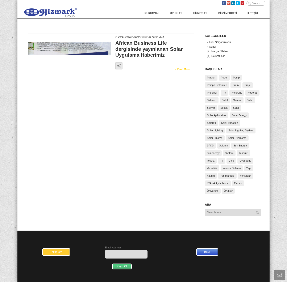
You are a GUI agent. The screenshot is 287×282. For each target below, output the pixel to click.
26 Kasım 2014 (156, 36)
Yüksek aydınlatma (218, 183)
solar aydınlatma (216, 115)
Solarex (211, 122)
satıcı (250, 100)
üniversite (213, 190)
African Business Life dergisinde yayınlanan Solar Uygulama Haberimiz (149, 49)
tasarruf (243, 153)
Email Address (113, 247)
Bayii (207, 252)
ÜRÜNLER (176, 13)
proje (248, 85)
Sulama (223, 145)
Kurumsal (152, 13)
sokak (224, 107)
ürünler (228, 190)
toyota (211, 160)
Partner (211, 77)
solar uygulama (237, 138)
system (229, 153)
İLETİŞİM (253, 13)
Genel (212, 46)
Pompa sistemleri (217, 85)
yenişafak (245, 175)
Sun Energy (240, 145)
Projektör (212, 92)
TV (221, 160)
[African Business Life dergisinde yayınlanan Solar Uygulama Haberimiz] (69, 48)
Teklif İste (56, 252)
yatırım (211, 175)
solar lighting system (240, 130)
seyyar (211, 107)
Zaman (238, 183)
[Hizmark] (49, 12)
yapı (248, 168)
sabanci (211, 100)
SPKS (210, 145)
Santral (237, 100)
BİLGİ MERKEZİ (227, 13)
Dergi (120, 36)
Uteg (231, 160)
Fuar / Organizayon (220, 42)
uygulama (245, 160)
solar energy (239, 115)
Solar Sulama (214, 138)
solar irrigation (229, 122)
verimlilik (212, 168)
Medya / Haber (132, 36)
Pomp (236, 77)
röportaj (252, 92)
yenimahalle (227, 175)
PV (224, 92)
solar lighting (215, 130)
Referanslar (218, 56)
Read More (183, 69)
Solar (236, 107)
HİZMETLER (200, 13)
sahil (225, 100)
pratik (236, 85)
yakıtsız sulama (232, 168)
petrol (224, 77)
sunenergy (213, 153)
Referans (237, 92)
